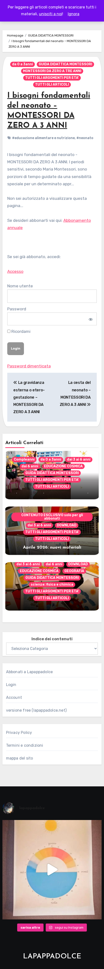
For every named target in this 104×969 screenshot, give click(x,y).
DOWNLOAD (66, 525)
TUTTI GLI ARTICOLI (52, 84)
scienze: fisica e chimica (52, 584)
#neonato (84, 138)
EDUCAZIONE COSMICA (63, 466)
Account (14, 697)
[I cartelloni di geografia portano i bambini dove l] (52, 869)
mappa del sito (19, 758)
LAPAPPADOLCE (52, 956)
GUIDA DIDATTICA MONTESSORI (65, 64)
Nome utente (20, 285)
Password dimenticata (29, 366)
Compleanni (24, 459)
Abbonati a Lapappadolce (29, 672)
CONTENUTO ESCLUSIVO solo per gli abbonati (52, 517)
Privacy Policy (19, 732)
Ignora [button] (73, 14)
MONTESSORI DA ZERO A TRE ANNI (52, 71)
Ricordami (20, 331)
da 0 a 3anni (22, 64)
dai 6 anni (30, 466)
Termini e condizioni (24, 745)
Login (11, 684)
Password (16, 308)
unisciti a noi (50, 14)
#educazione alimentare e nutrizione (43, 138)
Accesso (15, 271)
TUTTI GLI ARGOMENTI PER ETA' (52, 78)
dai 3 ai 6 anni (78, 459)
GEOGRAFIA (74, 571)
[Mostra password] (90, 319)
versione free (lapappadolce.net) (36, 710)
